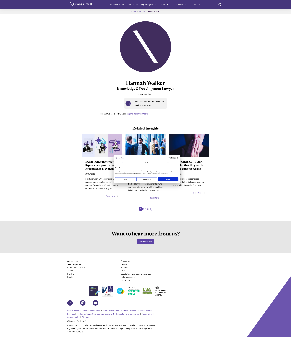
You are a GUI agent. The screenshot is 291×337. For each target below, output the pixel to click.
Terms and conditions (91, 311)
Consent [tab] (124, 162)
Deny (125, 179)
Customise (146, 179)
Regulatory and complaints (127, 314)
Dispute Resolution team (137, 114)
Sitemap (85, 317)
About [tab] (169, 162)
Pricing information (111, 311)
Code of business (128, 311)
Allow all (168, 179)
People (142, 11)
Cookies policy (73, 317)
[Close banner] (177, 157)
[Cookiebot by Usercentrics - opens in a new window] (169, 158)
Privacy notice (73, 311)
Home (133, 11)
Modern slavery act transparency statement (95, 314)
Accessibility (147, 314)
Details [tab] (147, 162)
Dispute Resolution (145, 94)
